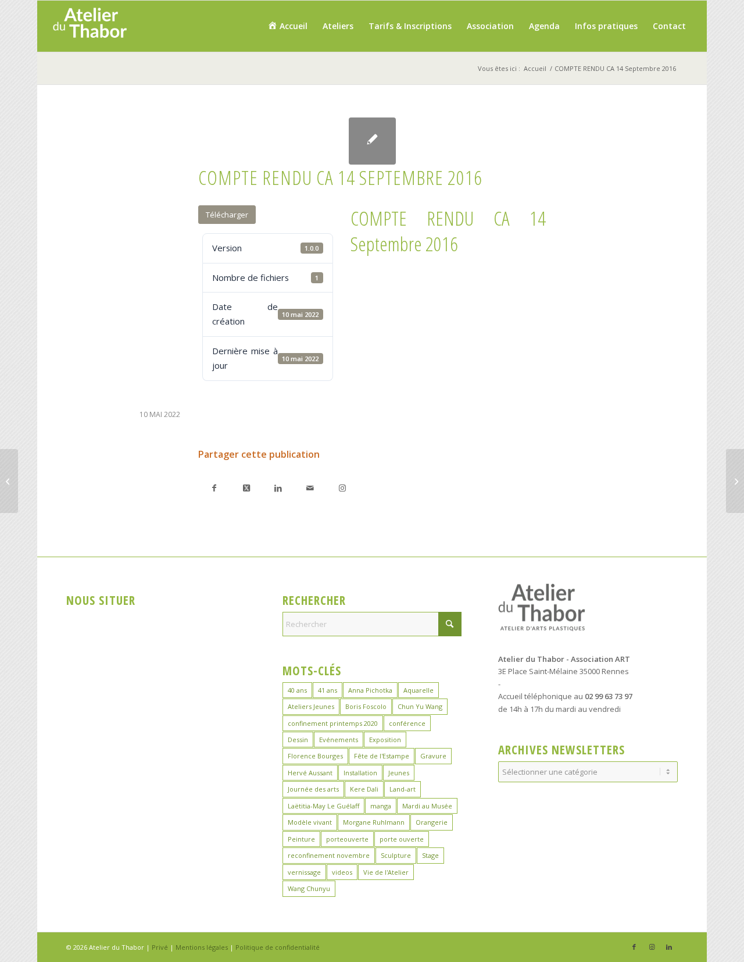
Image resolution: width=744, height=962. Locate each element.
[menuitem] (287, 26)
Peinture (301, 839)
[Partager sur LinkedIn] (278, 488)
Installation (360, 772)
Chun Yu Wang (420, 706)
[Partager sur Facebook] (214, 488)
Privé (160, 947)
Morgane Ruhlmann (374, 822)
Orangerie (432, 822)
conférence (407, 723)
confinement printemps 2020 (333, 723)
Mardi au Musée (427, 805)
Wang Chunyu (309, 888)
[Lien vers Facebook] (634, 947)
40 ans (297, 690)
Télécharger (227, 214)
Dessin (298, 739)
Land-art (402, 789)
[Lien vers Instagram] (342, 488)
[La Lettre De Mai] (9, 481)
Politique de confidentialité (277, 947)
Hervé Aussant (310, 772)
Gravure (433, 755)
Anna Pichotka (370, 690)
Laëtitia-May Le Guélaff (323, 805)
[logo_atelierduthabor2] (89, 26)
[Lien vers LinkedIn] (669, 947)
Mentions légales (202, 947)
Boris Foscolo (366, 706)
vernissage (304, 872)
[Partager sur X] (246, 488)
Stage (430, 855)
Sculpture (396, 855)
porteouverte (347, 839)
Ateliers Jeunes (311, 706)
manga (380, 805)
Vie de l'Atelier (386, 872)
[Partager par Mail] (310, 488)
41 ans (327, 690)
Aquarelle (418, 690)
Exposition (385, 739)
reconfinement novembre (329, 855)
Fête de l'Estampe (381, 755)
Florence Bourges (315, 755)
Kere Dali (364, 789)
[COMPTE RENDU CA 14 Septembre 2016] (372, 141)
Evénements (338, 739)
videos (342, 872)
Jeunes (398, 772)
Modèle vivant (310, 822)
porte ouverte (402, 839)
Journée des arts (313, 789)
